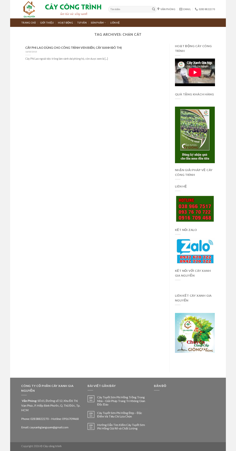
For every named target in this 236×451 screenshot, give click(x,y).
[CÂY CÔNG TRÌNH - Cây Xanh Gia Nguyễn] (62, 9)
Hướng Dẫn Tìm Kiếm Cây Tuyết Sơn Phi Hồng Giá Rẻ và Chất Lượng (121, 426)
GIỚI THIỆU (47, 22)
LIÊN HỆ (115, 22)
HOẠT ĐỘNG (65, 22)
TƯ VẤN (82, 22)
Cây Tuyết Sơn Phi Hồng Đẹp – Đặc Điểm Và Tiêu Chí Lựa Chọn (119, 414)
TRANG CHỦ (28, 22)
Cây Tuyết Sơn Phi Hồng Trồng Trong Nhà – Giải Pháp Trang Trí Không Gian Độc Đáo (121, 400)
